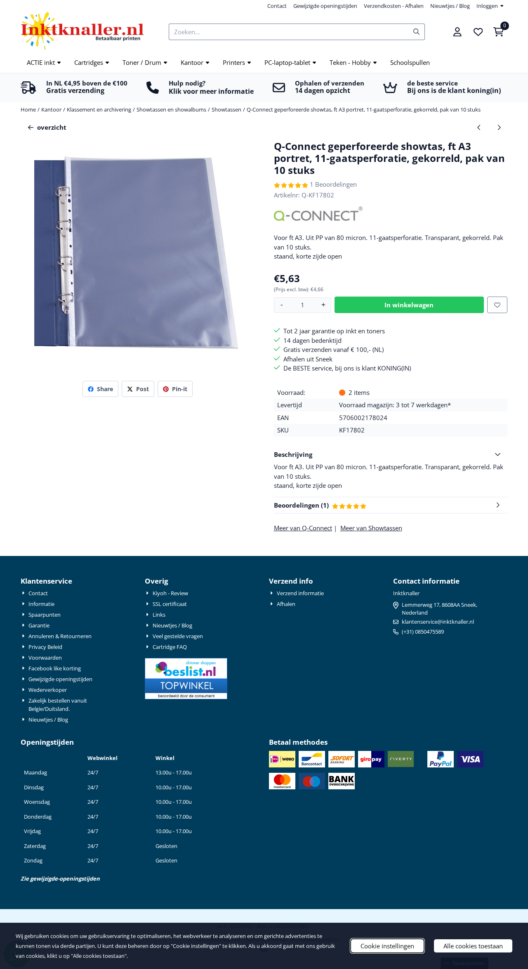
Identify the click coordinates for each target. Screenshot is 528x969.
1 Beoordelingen (333, 184)
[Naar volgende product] (499, 127)
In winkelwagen (409, 305)
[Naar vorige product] (479, 127)
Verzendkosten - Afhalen (394, 6)
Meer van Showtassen (371, 528)
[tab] (390, 454)
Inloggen (487, 6)
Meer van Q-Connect (303, 528)
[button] (457, 31)
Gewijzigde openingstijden (325, 6)
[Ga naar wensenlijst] (478, 31)
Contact (277, 6)
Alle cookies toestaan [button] (473, 946)
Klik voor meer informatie (211, 91)
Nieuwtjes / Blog (450, 6)
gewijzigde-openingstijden (65, 878)
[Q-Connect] (318, 218)
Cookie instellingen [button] (387, 946)
